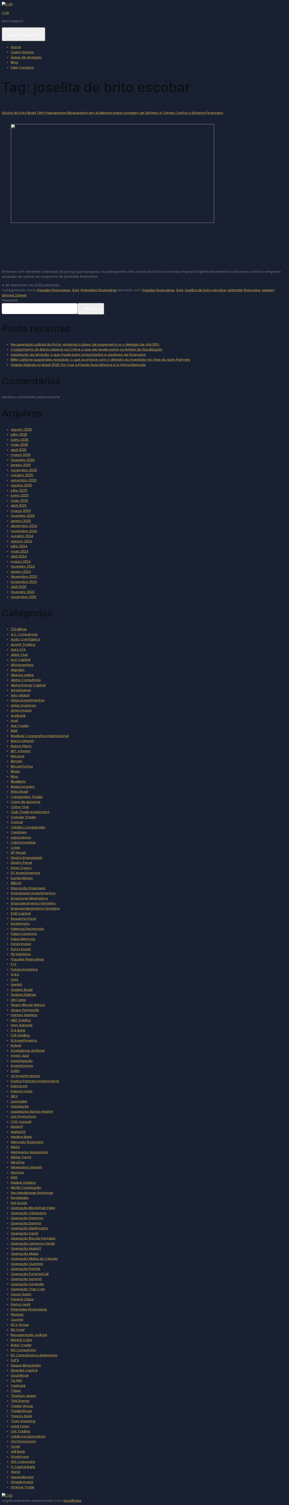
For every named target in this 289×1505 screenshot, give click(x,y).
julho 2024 (19, 546)
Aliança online (22, 675)
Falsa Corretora (24, 933)
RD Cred (17, 1329)
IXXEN (15, 1070)
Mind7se (18, 1162)
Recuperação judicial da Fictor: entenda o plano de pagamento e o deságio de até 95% (85, 344)
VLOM (15, 1446)
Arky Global (20, 695)
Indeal (16, 1045)
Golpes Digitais (23, 994)
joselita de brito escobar (205, 290)
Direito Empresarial (26, 857)
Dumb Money (22, 878)
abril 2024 (19, 556)
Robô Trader (21, 1345)
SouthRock (20, 1375)
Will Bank (18, 1451)
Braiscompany (23, 786)
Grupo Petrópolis (25, 1010)
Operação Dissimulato (29, 1228)
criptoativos (21, 837)
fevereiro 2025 (23, 515)
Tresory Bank (21, 1416)
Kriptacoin (19, 1086)
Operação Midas (25, 1253)
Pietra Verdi (20, 1304)
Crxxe (15, 847)
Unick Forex (20, 1426)
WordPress (72, 1500)
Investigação (22, 1060)
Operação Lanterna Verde (33, 1243)
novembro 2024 (24, 531)
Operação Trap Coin (28, 1289)
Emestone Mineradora (29, 898)
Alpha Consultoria (26, 679)
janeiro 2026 (21, 464)
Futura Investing (24, 969)
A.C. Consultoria (24, 634)
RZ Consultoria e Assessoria (34, 1355)
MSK (14, 1177)
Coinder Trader (23, 817)
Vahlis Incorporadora (28, 1436)
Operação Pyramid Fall (30, 1274)
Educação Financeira (28, 888)
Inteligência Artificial (27, 1050)
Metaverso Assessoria (29, 1152)
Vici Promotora (23, 1441)
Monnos (17, 1172)
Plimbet (17, 1314)
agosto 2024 (21, 541)
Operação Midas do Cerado (34, 1258)
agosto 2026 (21, 429)
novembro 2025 (24, 470)
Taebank (18, 1385)
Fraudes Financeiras (53, 290)
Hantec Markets (24, 1015)
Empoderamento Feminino (33, 903)
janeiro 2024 (21, 571)
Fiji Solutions (21, 954)
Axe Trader (20, 725)
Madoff (17, 1126)
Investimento (22, 1065)
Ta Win (16, 1380)
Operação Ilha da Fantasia (33, 1238)
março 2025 (21, 510)
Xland (15, 1471)
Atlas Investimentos (27, 700)
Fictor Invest (21, 949)
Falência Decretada (27, 928)
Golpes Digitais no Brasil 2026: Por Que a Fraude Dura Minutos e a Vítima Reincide (78, 364)
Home (16, 47)
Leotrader (19, 1101)
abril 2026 (18, 449)
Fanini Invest (21, 943)
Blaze (15, 771)
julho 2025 (19, 490)
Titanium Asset (23, 1395)
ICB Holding (20, 1035)
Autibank (18, 715)
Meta (15, 1146)
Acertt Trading (23, 644)
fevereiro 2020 (23, 592)
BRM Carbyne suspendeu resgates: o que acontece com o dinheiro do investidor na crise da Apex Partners (100, 359)
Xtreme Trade (22, 1487)
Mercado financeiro (27, 1142)
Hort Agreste (22, 1025)
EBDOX (16, 883)
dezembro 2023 (24, 576)
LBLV (14, 1096)
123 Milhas (19, 629)
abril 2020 (18, 586)
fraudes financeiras (158, 290)
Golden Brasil (22, 989)
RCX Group (20, 1324)
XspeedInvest (22, 1477)
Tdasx (16, 1390)
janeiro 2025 (21, 520)
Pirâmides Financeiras (99, 290)
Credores (19, 832)
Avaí (14, 720)
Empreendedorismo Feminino (35, 908)
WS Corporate (23, 1461)
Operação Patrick (25, 1268)
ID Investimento (24, 1040)
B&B (14, 730)
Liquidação (20, 1106)
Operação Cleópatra (28, 1213)
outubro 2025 (22, 475)
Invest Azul (20, 1055)
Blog (14, 62)
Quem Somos (22, 52)
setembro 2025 (24, 480)
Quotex (17, 1319)
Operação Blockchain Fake (33, 1207)
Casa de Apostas (25, 801)
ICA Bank (18, 1030)
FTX (13, 964)
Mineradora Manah (26, 1167)
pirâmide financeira (244, 290)
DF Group (18, 852)
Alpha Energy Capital (28, 685)
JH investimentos (25, 1075)
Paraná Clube (22, 1299)
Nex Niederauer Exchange (32, 1192)
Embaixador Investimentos (33, 893)
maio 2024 (19, 551)
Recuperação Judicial (29, 1334)
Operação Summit (26, 1278)
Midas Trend (21, 1157)
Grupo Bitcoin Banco (28, 1004)
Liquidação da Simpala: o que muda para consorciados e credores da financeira (78, 354)
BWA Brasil (19, 791)
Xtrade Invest (22, 1482)
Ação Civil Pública (25, 639)
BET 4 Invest (21, 751)
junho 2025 (20, 495)
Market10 (18, 1131)
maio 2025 (19, 500)
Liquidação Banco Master (32, 1111)
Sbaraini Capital (24, 1370)
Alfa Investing (22, 664)
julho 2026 (19, 434)
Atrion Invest (21, 710)
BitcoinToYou (22, 766)
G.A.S (15, 974)
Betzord (17, 756)
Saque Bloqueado (26, 1365)
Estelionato (20, 923)
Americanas (21, 690)
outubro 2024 (22, 536)
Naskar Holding (23, 1182)
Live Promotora (23, 1116)
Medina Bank (21, 1136)
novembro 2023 (24, 581)
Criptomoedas (23, 842)
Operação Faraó (24, 1233)
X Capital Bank (23, 1466)
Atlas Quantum (23, 705)
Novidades (20, 1197)
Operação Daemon (27, 1218)
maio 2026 (19, 444)
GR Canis (18, 999)
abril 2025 (19, 505)
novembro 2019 (23, 596)
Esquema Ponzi (23, 918)
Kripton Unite (22, 1091)
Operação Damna (26, 1223)
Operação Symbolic (27, 1284)
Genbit (16, 984)
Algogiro (18, 669)
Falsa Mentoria (23, 938)
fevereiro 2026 (23, 460)
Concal (17, 822)
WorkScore (20, 1456)
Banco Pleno (21, 746)
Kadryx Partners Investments (35, 1081)
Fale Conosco (22, 67)
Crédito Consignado (28, 827)
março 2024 (21, 561)
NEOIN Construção (26, 1187)
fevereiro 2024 (23, 566)
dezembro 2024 (24, 525)
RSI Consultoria (23, 1350)
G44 (75, 290)
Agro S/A (18, 649)
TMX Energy (20, 1400)
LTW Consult (21, 1121)
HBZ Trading (21, 1020)
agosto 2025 (21, 485)
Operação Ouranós (27, 1263)
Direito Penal (21, 862)
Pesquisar (10, 300)
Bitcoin (16, 761)
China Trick (20, 807)
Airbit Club (19, 654)
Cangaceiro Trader (27, 796)
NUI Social (19, 1202)
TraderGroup (21, 1410)
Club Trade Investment (30, 811)
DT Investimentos (25, 872)
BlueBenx (18, 781)
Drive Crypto (21, 867)
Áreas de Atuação (26, 57)
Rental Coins (21, 1339)
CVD (5, 12)
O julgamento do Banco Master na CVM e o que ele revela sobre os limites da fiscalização (86, 349)
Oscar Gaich (21, 1294)
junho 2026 (19, 439)
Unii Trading (20, 1431)
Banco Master (22, 740)
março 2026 (20, 454)
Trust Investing (23, 1421)
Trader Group (22, 1405)
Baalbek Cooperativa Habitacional (40, 735)
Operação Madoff (26, 1248)
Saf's (15, 1360)
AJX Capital (20, 659)
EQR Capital (20, 913)
